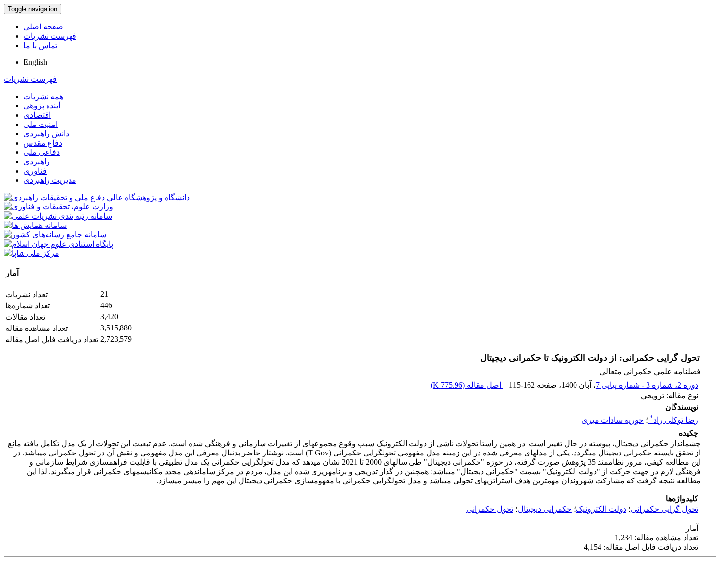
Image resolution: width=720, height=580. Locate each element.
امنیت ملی (41, 124)
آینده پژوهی (42, 105)
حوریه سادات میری (612, 420)
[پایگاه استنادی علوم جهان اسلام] (58, 244)
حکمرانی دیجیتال (545, 509)
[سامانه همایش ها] (35, 225)
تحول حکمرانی (489, 509)
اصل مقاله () (467, 385)
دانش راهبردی (46, 133)
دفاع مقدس (43, 143)
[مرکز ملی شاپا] (31, 253)
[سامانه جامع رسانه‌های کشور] (55, 234)
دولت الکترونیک (601, 509)
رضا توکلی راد (674, 420)
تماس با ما (40, 45)
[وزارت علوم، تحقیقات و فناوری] (58, 206)
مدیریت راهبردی (50, 180)
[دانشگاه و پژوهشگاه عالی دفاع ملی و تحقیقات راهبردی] (97, 197)
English (35, 62)
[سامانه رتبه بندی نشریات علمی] (58, 216)
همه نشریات (43, 96)
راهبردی (37, 161)
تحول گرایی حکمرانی (664, 509)
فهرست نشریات (50, 36)
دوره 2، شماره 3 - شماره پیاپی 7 (647, 385)
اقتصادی (37, 115)
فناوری (35, 171)
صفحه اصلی (43, 27)
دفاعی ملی (42, 152)
